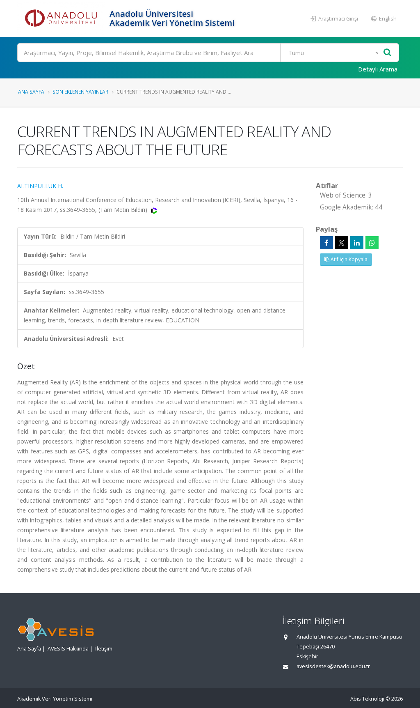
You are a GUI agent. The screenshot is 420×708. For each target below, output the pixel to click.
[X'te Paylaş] (341, 242)
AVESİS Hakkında (68, 648)
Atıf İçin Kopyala (348, 259)
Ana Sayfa (31, 91)
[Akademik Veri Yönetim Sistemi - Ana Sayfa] (62, 18)
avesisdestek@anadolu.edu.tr (333, 666)
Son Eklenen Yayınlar (80, 91)
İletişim (103, 648)
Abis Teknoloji (367, 698)
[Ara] (387, 53)
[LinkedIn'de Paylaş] (356, 242)
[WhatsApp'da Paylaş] (372, 242)
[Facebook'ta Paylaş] (326, 242)
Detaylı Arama (377, 69)
